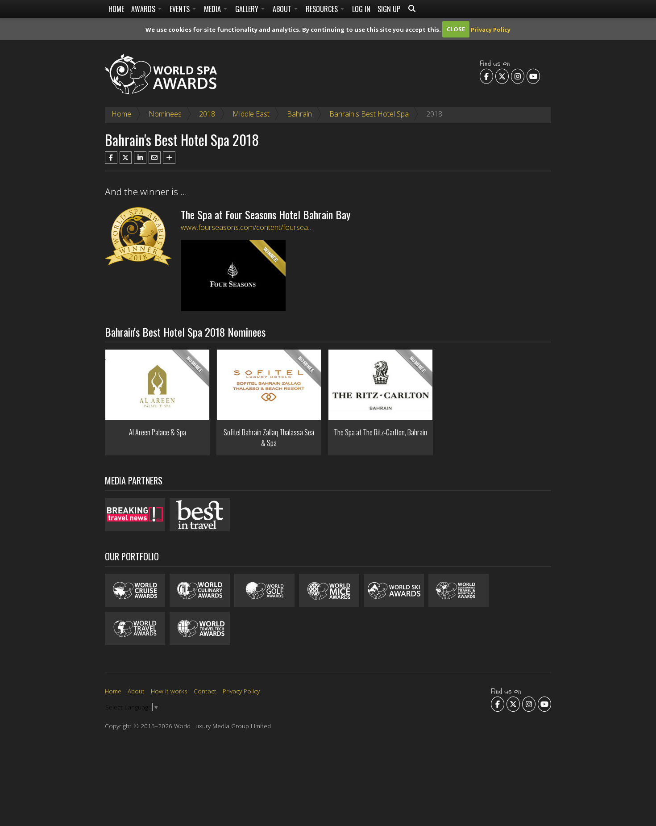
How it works (169, 691)
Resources (323, 9)
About (283, 9)
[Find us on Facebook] (486, 75)
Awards (144, 9)
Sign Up (389, 9)
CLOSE (456, 29)
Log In (361, 9)
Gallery (247, 9)
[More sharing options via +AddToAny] (169, 157)
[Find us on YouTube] (533, 75)
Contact (205, 691)
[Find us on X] (502, 75)
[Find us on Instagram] (517, 75)
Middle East (251, 114)
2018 (207, 114)
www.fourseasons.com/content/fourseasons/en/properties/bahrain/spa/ (296, 227)
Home (116, 9)
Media (213, 9)
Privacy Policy (491, 29)
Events (180, 9)
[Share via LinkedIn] (140, 157)
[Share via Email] (155, 157)
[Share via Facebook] (111, 157)
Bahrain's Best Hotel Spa (369, 114)
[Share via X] (126, 157)
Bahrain (299, 114)
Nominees (165, 114)
